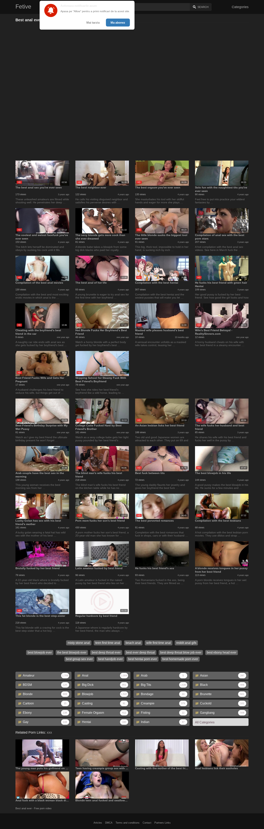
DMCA (108, 822)
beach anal (133, 642)
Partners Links (162, 822)
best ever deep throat (140, 652)
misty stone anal (79, 642)
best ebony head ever (221, 652)
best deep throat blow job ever (180, 652)
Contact (147, 822)
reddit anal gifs (186, 642)
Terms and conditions (128, 822)
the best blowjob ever (71, 652)
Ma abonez (118, 22)
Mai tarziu (93, 22)
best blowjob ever (40, 652)
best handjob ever (110, 659)
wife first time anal (158, 642)
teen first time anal (107, 642)
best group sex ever (79, 659)
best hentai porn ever (142, 659)
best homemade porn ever (180, 659)
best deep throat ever (106, 652)
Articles (98, 822)
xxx (49, 732)
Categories (240, 7)
